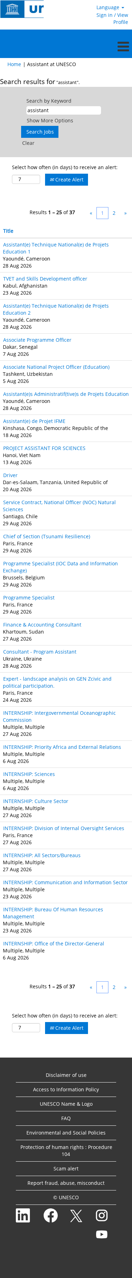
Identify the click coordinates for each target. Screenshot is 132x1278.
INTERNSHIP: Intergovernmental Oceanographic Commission (59, 716)
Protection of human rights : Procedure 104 (66, 1150)
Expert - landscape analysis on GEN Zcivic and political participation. (57, 682)
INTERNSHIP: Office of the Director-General (53, 943)
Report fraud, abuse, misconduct (66, 1183)
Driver (10, 475)
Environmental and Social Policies (66, 1132)
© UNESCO (66, 1197)
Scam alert (66, 1168)
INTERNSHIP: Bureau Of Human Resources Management (53, 913)
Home (14, 64)
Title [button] (8, 230)
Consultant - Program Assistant (39, 651)
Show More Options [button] (50, 120)
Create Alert (68, 179)
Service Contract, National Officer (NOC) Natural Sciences (59, 506)
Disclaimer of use (66, 1075)
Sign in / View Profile (112, 18)
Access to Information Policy (66, 1089)
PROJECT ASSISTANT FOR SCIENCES (44, 448)
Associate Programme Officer (37, 339)
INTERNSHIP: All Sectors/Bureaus (42, 855)
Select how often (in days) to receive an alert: (65, 167)
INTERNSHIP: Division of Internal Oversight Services (63, 828)
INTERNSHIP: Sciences (29, 774)
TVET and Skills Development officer (45, 278)
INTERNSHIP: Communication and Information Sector (65, 882)
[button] (66, 46)
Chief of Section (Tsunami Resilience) (46, 536)
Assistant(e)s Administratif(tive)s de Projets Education (66, 394)
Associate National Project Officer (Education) (56, 367)
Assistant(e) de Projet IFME (34, 421)
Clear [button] (28, 143)
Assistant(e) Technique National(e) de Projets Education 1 (56, 248)
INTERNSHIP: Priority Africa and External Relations (62, 747)
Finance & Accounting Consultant (42, 624)
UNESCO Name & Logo (66, 1103)
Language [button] (108, 7)
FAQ (66, 1118)
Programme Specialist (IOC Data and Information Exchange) (60, 567)
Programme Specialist (29, 597)
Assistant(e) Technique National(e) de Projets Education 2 (56, 309)
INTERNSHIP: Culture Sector (35, 801)
